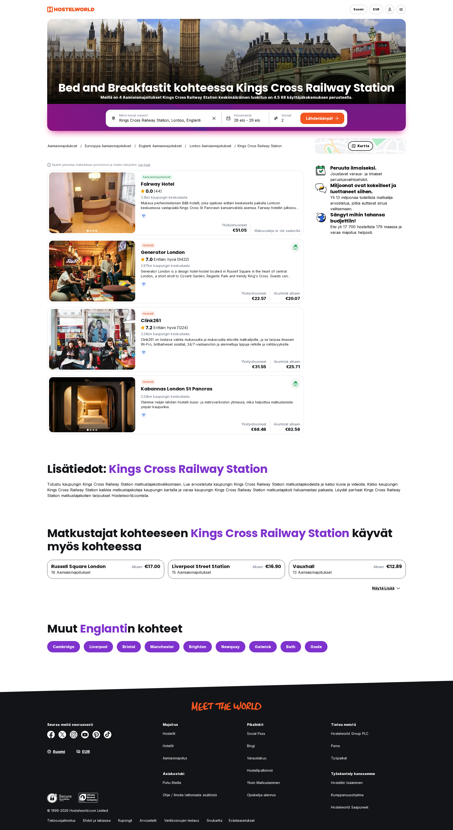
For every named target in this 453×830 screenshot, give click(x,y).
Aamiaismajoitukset (157, 177)
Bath (290, 646)
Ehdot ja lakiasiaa (97, 820)
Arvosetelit (148, 820)
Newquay (230, 646)
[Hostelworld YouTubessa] (85, 734)
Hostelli (148, 245)
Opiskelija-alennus (261, 795)
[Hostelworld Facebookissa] (51, 734)
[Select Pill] (389, 9)
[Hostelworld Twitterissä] (62, 734)
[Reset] (214, 118)
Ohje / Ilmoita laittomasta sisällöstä (190, 795)
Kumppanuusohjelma (347, 795)
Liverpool (98, 646)
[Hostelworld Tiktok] (107, 734)
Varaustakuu (256, 758)
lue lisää (144, 165)
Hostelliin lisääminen (347, 783)
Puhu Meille (172, 783)
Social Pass (256, 734)
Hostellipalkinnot (260, 770)
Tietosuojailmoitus (61, 820)
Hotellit (168, 746)
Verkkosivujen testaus (181, 820)
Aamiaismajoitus (175, 758)
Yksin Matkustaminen (263, 783)
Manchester (162, 646)
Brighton (197, 646)
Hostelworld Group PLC (349, 734)
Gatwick (263, 646)
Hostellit (169, 734)
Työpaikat (339, 758)
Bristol (128, 646)
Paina (335, 746)
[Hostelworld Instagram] (73, 734)
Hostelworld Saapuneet (349, 807)
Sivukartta (214, 820)
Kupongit (125, 820)
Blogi (251, 746)
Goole (316, 646)
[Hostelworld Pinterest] (96, 734)
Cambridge (63, 646)
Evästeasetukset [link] (242, 820)
